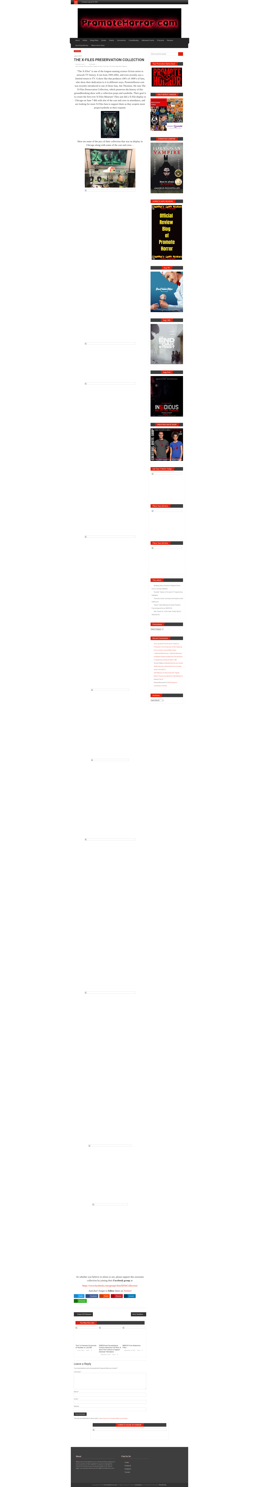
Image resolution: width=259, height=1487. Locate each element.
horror (76, 66)
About (77, 40)
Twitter (127, 1290)
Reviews (170, 40)
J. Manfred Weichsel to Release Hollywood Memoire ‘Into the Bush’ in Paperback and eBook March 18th (168, 657)
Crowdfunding (134, 40)
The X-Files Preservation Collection (118, 66)
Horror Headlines (137, 1314)
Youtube (127, 1472)
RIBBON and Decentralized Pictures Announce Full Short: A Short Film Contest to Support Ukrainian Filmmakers (110, 1349)
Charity (111, 40)
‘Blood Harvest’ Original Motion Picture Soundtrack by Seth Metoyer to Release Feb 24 (168, 676)
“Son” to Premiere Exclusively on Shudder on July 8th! (85, 1347)
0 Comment (92, 64)
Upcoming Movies (81, 45)
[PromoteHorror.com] (129, 23)
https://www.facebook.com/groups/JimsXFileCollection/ (110, 1285)
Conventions (121, 40)
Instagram (128, 1469)
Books (103, 40)
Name (76, 1391)
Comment (77, 1372)
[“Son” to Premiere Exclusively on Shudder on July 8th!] (86, 1335)
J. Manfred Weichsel (160, 653)
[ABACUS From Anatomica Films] (134, 1335)
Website (76, 1406)
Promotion (77, 51)
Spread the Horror (97, 66)
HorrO (87, 1350)
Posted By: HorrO (79, 64)
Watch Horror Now (98, 45)
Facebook (128, 1465)
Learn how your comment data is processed (113, 1418)
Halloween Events (148, 40)
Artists (85, 40)
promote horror (83, 66)
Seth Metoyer (158, 673)
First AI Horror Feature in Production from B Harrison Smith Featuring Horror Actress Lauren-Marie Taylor (168, 647)
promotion (90, 66)
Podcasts (160, 40)
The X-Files (106, 66)
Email (76, 1399)
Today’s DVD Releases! (84, 1314)
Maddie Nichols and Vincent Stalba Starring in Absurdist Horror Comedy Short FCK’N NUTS (168, 666)
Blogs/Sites (94, 40)
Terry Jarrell (157, 643)
